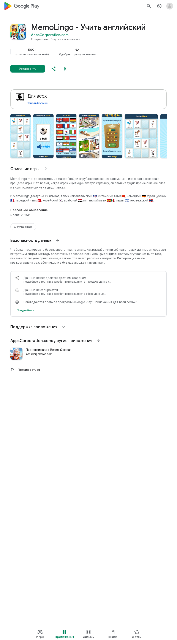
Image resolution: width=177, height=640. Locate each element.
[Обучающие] (23, 226)
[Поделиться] (53, 68)
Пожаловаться (25, 370)
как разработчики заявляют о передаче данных (78, 281)
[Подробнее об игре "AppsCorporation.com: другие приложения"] (98, 341)
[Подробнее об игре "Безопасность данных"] (57, 240)
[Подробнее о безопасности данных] (25, 310)
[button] (20, 136)
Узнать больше (37, 103)
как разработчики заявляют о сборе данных (75, 293)
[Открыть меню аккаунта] (169, 6)
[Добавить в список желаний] (65, 68)
